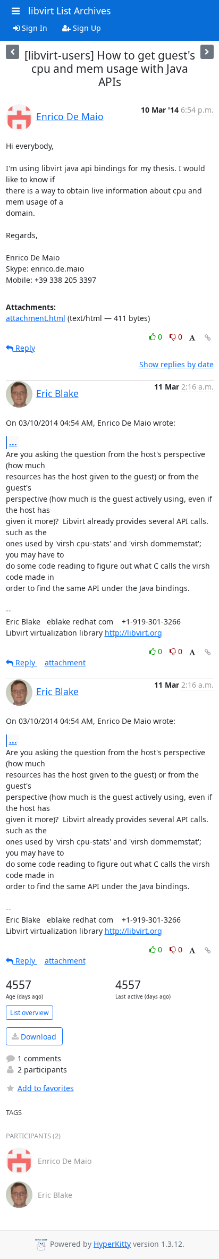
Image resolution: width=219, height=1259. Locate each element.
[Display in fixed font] (192, 338)
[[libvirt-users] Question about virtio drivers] (207, 52)
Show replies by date (176, 364)
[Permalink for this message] (208, 338)
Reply (24, 348)
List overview (29, 1012)
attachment (65, 662)
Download (37, 1037)
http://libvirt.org (133, 633)
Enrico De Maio (70, 116)
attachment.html (35, 318)
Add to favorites (46, 1088)
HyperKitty (112, 1244)
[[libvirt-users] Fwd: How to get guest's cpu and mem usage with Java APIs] (12, 52)
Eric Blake (57, 393)
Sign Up (86, 28)
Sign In (33, 28)
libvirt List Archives (69, 10)
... (13, 442)
